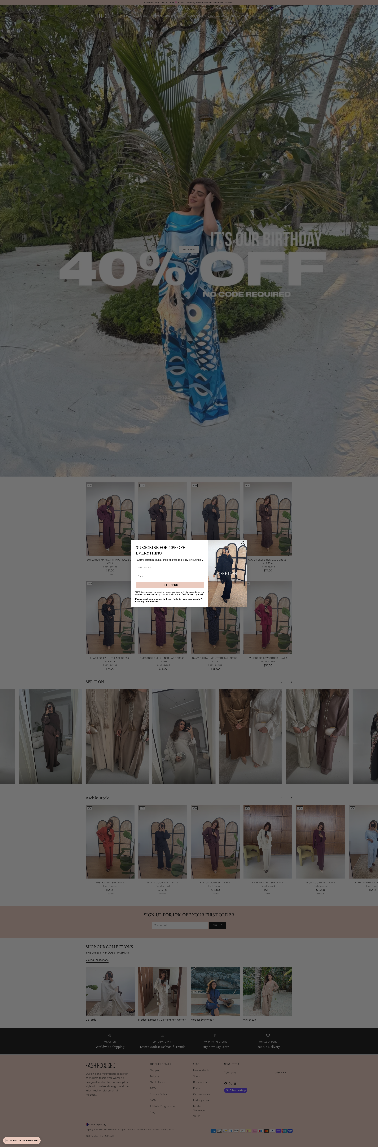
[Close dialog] (243, 543)
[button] (22, 1140)
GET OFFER (170, 584)
